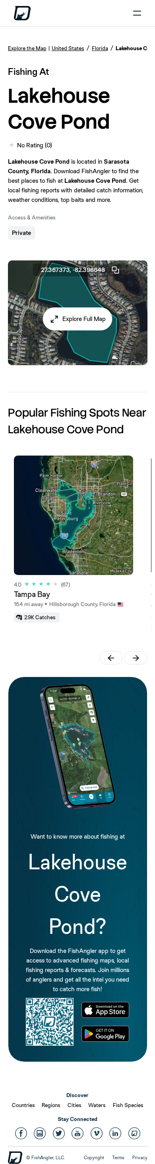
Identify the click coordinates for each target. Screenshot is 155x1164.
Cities (74, 1105)
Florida (100, 48)
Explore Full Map (84, 319)
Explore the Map (27, 48)
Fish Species (128, 1105)
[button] (77, 319)
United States (68, 48)
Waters (97, 1105)
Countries (23, 1105)
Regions (51, 1105)
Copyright (94, 1157)
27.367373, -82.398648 (73, 270)
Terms (118, 1157)
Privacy (139, 1157)
